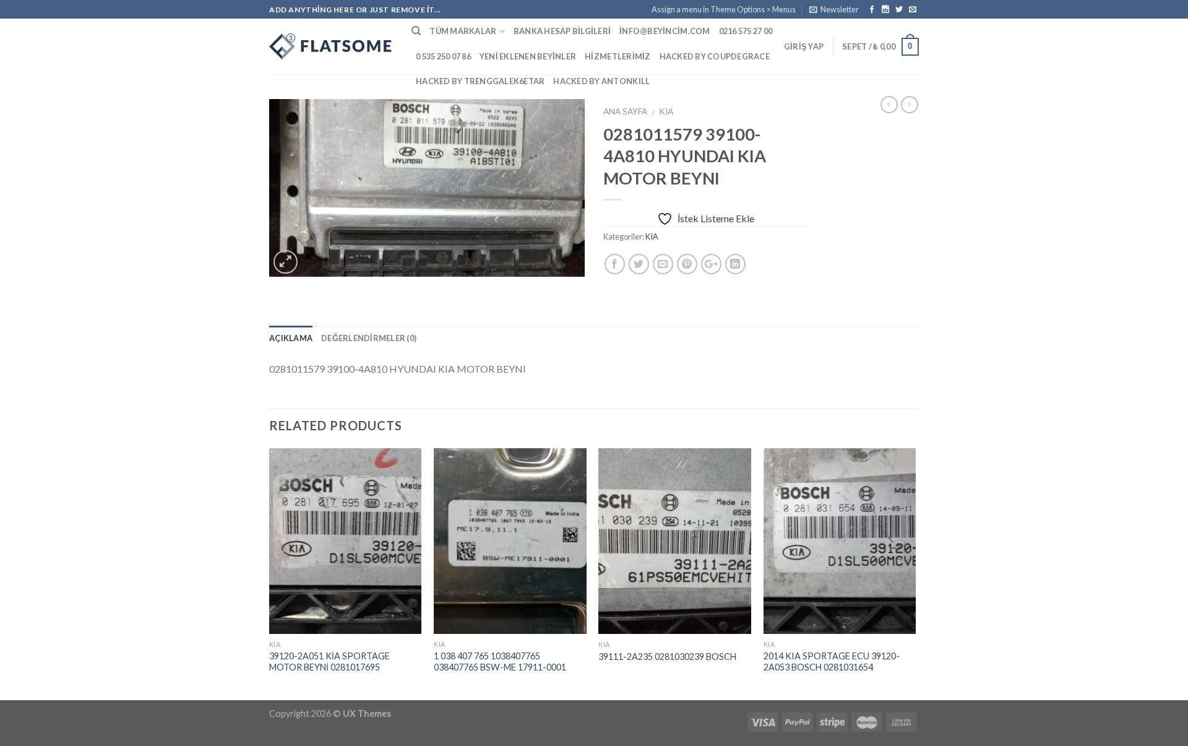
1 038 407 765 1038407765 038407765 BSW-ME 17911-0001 (500, 662)
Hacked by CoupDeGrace (715, 56)
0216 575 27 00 (746, 31)
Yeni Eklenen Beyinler (528, 56)
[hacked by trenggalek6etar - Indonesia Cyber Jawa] (331, 46)
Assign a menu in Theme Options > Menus (724, 9)
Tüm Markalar (462, 31)
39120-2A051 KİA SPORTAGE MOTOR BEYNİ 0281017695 (329, 662)
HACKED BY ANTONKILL (601, 81)
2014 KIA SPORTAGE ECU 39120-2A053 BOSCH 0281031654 (832, 662)
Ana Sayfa (625, 111)
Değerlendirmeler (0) (368, 338)
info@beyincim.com (664, 31)
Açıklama (290, 338)
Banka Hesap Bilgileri (562, 31)
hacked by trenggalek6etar (480, 81)
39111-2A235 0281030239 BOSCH (667, 656)
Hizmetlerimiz (617, 56)
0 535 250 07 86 (443, 56)
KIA (666, 111)
